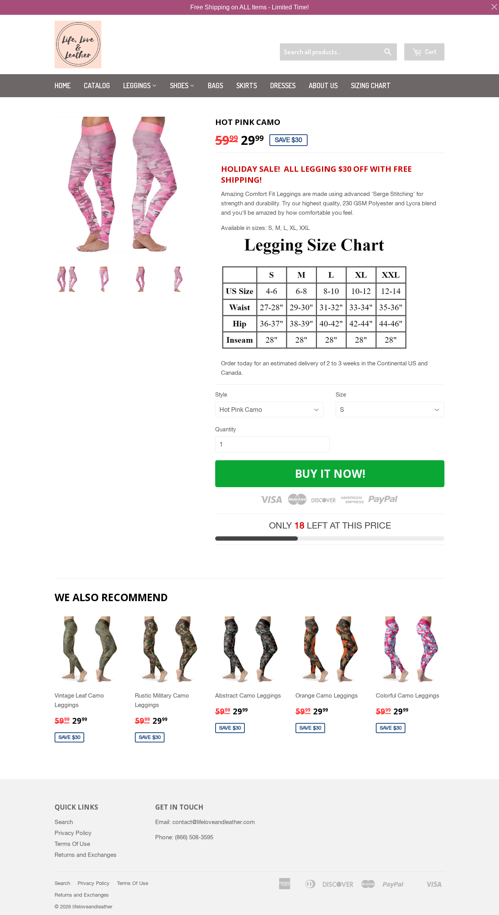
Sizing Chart (371, 85)
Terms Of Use (72, 843)
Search (64, 822)
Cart (430, 51)
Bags (215, 85)
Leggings (137, 85)
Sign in (383, 33)
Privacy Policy (73, 833)
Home (63, 85)
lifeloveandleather (92, 907)
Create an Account (423, 33)
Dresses (283, 85)
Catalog (97, 85)
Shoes (180, 85)
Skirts (246, 85)
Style (221, 395)
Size (341, 395)
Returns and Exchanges (86, 854)
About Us (323, 85)
